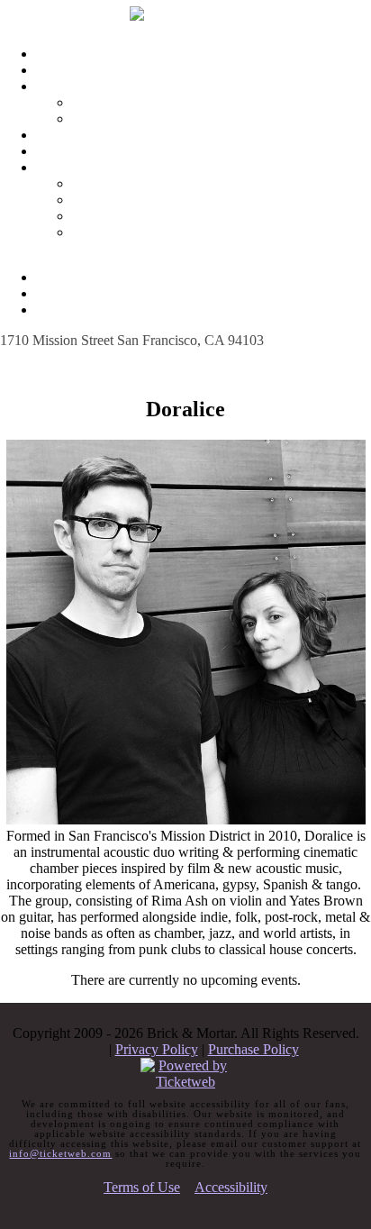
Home (154, 53)
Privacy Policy (156, 1049)
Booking (172, 183)
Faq (155, 134)
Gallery (172, 102)
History (172, 118)
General (172, 199)
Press (172, 232)
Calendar (154, 69)
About (155, 86)
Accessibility (231, 1187)
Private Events (154, 151)
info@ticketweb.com (60, 1153)
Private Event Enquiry (173, 215)
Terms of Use (142, 1187)
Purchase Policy (253, 1049)
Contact (154, 167)
